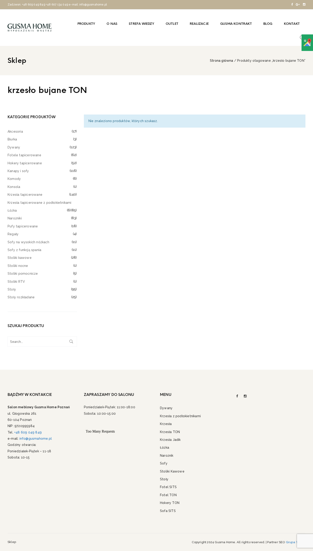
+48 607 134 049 (57, 4)
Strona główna (221, 60)
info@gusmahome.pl (35, 438)
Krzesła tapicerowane (25, 194)
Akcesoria (15, 131)
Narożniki (15, 218)
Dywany (14, 147)
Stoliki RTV (16, 281)
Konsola (14, 187)
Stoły (12, 289)
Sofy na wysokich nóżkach (28, 242)
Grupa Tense (295, 542)
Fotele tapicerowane (24, 155)
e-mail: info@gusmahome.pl (88, 4)
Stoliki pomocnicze (23, 273)
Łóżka (12, 210)
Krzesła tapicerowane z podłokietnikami (39, 202)
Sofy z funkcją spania (24, 250)
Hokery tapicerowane (25, 163)
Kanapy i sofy (18, 171)
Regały (13, 234)
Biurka (12, 139)
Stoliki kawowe (20, 258)
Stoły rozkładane (21, 297)
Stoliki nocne (18, 266)
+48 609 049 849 (33, 4)
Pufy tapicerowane (23, 226)
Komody (14, 179)
